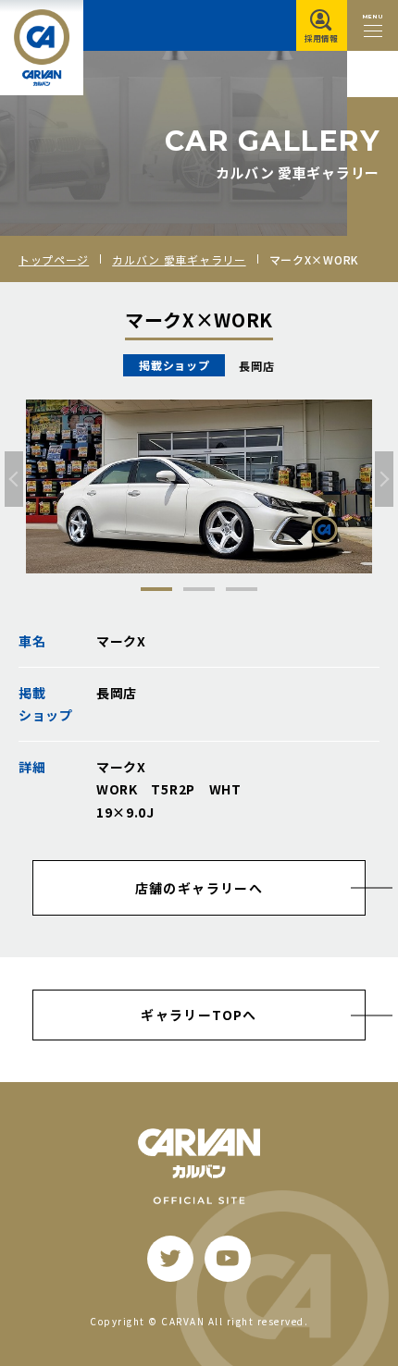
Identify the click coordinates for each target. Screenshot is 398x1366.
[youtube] (228, 1259)
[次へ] (384, 479)
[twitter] (170, 1259)
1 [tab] (156, 589)
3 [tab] (241, 589)
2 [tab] (199, 589)
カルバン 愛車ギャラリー (178, 259)
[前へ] (14, 479)
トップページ (54, 259)
